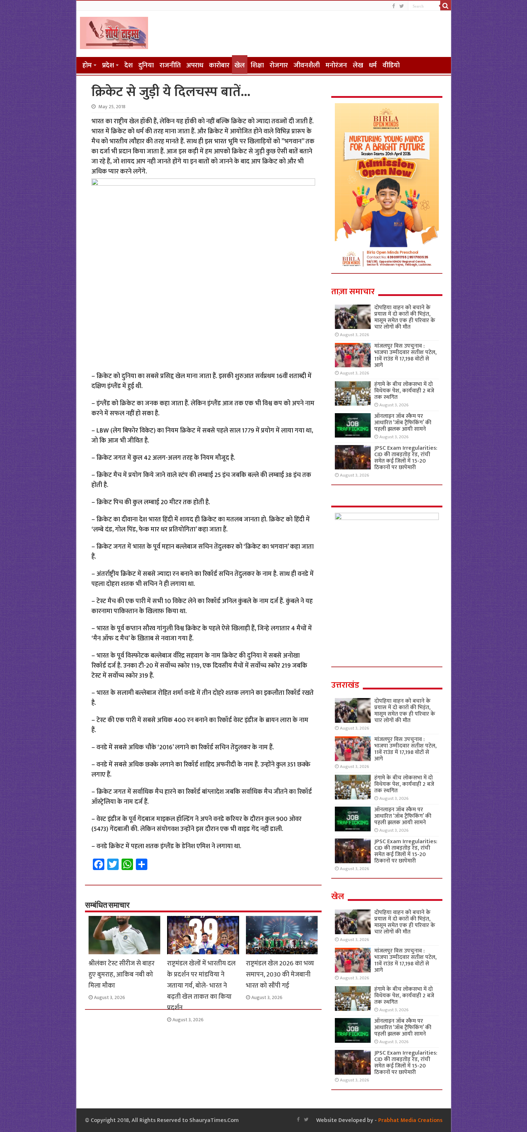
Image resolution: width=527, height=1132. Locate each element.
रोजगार (279, 65)
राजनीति (170, 65)
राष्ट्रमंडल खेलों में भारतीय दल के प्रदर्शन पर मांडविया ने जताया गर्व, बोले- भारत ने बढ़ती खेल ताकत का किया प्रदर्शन (201, 985)
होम (87, 65)
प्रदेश (108, 65)
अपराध (194, 65)
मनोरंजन (336, 65)
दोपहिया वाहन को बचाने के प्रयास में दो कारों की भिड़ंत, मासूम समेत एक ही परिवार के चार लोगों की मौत (404, 317)
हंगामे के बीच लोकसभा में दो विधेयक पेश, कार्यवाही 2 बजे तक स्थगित (404, 390)
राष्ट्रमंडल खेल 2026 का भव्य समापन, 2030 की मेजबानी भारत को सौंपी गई (280, 974)
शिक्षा (257, 65)
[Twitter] (401, 6)
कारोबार (219, 65)
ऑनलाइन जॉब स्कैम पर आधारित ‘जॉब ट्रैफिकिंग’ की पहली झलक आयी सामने (402, 422)
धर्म (373, 65)
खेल (239, 65)
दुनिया (146, 65)
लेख (358, 65)
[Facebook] (393, 6)
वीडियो (391, 65)
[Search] (445, 6)
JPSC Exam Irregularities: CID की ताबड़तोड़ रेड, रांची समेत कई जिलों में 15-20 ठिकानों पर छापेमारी (405, 457)
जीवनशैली (307, 65)
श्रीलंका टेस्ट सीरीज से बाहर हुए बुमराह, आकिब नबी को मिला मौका (122, 974)
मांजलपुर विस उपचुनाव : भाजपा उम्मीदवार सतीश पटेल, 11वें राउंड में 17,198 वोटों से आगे (405, 355)
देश (128, 65)
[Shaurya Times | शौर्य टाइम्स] (114, 31)
